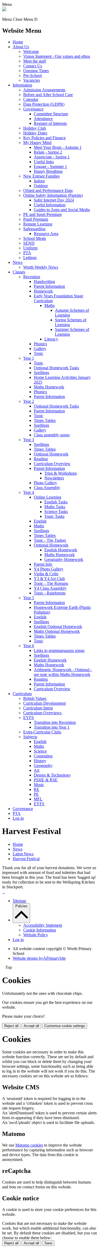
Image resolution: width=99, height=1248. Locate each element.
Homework (43, 291)
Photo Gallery (45, 483)
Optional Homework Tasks (56, 368)
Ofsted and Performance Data (48, 190)
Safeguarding (34, 229)
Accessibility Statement (42, 925)
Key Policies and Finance (44, 138)
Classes (19, 272)
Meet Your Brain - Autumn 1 (58, 147)
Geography (43, 765)
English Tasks (56, 502)
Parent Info (43, 564)
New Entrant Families (41, 176)
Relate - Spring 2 (48, 152)
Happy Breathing (48, 171)
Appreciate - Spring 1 (52, 157)
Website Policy (35, 935)
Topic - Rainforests (49, 593)
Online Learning (47, 497)
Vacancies (31, 80)
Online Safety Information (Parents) (53, 195)
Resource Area (46, 233)
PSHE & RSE (46, 780)
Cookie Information (39, 930)
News (17, 262)
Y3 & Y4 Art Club (49, 578)
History (40, 760)
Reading (41, 459)
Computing (43, 756)
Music (39, 784)
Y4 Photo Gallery (48, 569)
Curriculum (22, 693)
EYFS (28, 717)
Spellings (41, 372)
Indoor (39, 181)
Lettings (30, 257)
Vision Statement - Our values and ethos (56, 56)
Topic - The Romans (51, 583)
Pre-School (32, 75)
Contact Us (32, 66)
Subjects (30, 736)
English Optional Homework (58, 626)
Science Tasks (56, 511)
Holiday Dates (35, 133)
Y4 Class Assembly (50, 588)
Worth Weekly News (40, 267)
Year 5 (28, 598)
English (40, 521)
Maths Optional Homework (57, 631)
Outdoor (41, 185)
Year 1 (28, 358)
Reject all (11, 1026)
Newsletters (54, 478)
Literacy (51, 339)
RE (36, 789)
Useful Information (49, 205)
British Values (34, 698)
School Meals (34, 238)
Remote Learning (37, 224)
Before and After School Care (48, 94)
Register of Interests (50, 123)
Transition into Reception (55, 722)
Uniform (30, 248)
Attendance (43, 118)
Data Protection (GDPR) (43, 104)
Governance (33, 109)
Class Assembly (47, 487)
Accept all (31, 1026)
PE (36, 794)
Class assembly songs (52, 435)
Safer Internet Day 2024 (54, 200)
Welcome (31, 51)
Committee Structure (51, 114)
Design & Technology (52, 775)
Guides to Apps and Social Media (62, 209)
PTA (27, 253)
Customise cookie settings (64, 1026)
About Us (21, 46)
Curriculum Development (44, 703)
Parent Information (49, 286)
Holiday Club (34, 128)
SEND (29, 243)
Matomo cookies (29, 1145)
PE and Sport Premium (42, 214)
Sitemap (19, 900)
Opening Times (36, 70)
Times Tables (45, 420)
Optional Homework (51, 454)
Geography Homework (63, 559)
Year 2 (28, 401)
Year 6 (28, 645)
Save (48, 1243)
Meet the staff (34, 61)
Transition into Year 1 (51, 727)
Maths (49, 305)
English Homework (60, 550)
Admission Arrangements (44, 90)
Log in (18, 818)
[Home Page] (4, 9)
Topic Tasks (54, 516)
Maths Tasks (54, 506)
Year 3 (28, 439)
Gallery (40, 348)
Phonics (40, 344)
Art (36, 770)
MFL (38, 799)
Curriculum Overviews (42, 713)
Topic (38, 353)
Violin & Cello (46, 574)
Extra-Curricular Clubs (42, 732)
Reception (31, 276)
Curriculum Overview (52, 463)
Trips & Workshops (60, 473)
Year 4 (28, 492)
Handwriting (44, 281)
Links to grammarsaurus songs (59, 650)
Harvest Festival (26, 858)
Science (40, 751)
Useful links (44, 161)
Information (22, 85)
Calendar (30, 99)
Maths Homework (49, 387)
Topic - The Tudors (50, 540)
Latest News (23, 854)
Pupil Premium (35, 219)
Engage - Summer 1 (50, 166)
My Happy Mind (37, 142)
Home (18, 42)
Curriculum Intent (38, 708)
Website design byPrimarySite (39, 958)
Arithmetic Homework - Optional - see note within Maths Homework (63, 672)
